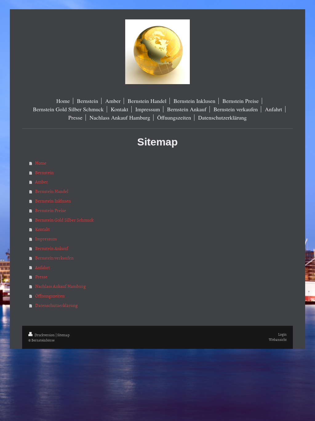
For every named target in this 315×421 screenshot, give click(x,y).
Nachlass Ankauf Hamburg (60, 286)
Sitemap (63, 335)
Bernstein (44, 172)
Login (282, 334)
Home (40, 162)
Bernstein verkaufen (54, 257)
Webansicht (278, 339)
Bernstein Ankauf (51, 248)
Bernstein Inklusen (53, 200)
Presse (41, 276)
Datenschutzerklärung (56, 305)
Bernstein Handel (51, 191)
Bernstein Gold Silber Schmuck (64, 219)
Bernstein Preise (50, 210)
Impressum (46, 238)
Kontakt (42, 229)
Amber (41, 181)
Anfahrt (42, 267)
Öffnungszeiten (50, 295)
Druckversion (44, 335)
